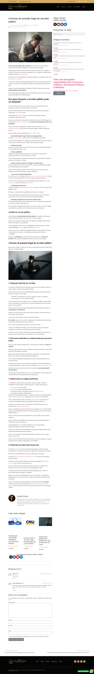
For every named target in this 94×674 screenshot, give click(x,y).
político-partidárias (23, 74)
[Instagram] (77, 1)
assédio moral (36, 227)
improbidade (18, 112)
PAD (14, 27)
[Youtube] (80, 1)
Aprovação (13, 387)
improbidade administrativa (27, 187)
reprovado (13, 396)
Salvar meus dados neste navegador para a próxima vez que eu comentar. (29, 636)
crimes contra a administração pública (38, 176)
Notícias (69, 6)
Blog (11, 27)
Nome (10, 619)
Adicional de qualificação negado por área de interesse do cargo (45, 540)
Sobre (83, 6)
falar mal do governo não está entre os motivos (25, 456)
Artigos (63, 6)
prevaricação (29, 182)
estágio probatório (38, 391)
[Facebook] (14, 557)
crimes (20, 115)
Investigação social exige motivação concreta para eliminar (13, 539)
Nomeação (13, 389)
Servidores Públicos (20, 27)
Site (9, 630)
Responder (14, 578)
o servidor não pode (18, 137)
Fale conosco (77, 6)
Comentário (11, 602)
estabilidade (36, 396)
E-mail (10, 625)
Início (58, 6)
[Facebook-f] (82, 1)
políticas (21, 227)
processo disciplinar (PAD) (45, 365)
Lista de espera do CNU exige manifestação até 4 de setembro (30, 541)
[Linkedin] (85, 1)
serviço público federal (34, 133)
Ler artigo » (11, 548)
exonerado (21, 396)
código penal (16, 176)
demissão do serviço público (15, 79)
